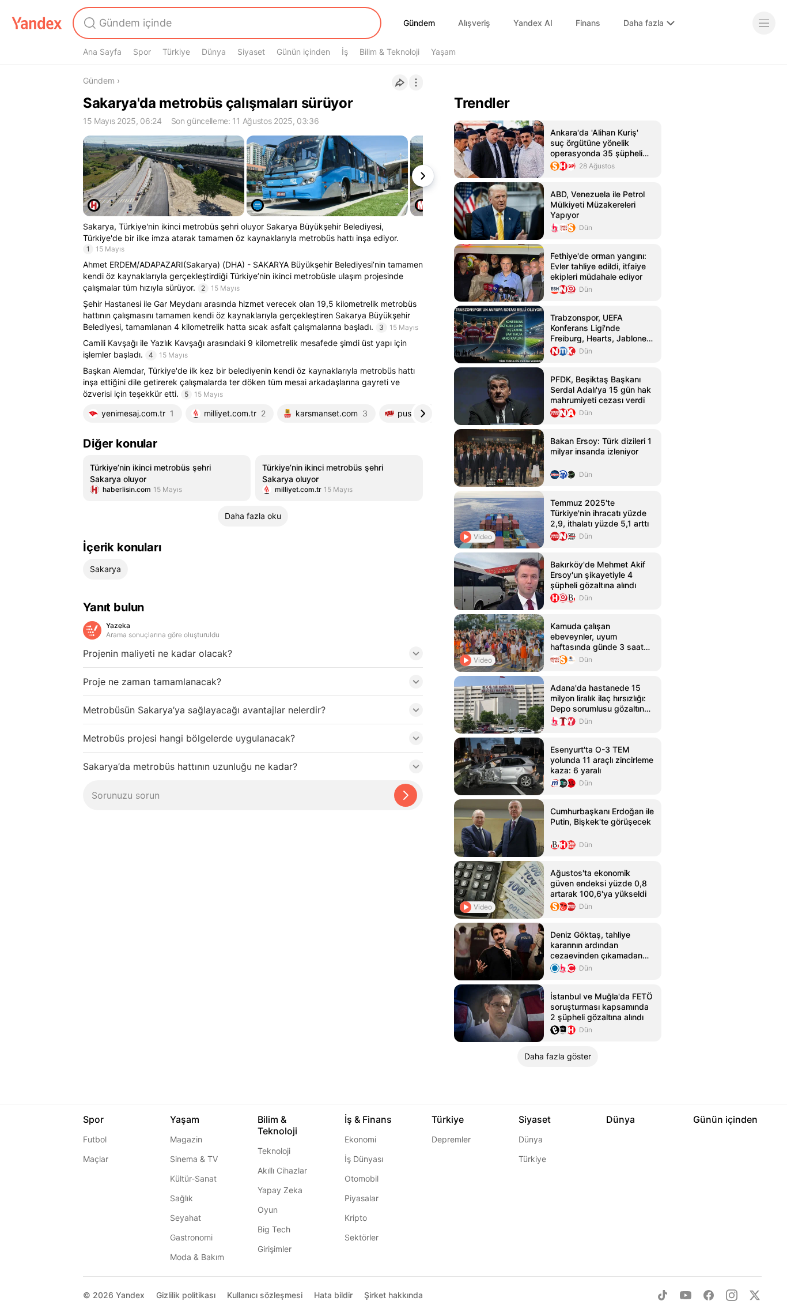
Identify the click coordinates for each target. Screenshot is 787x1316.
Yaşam (443, 52)
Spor (142, 52)
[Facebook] (708, 1295)
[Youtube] (685, 1295)
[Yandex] (37, 23)
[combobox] (226, 23)
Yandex (130, 1295)
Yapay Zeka (280, 1190)
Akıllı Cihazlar (282, 1170)
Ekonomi (360, 1139)
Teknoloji (274, 1151)
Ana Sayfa (102, 52)
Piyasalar (362, 1198)
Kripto (356, 1218)
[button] (253, 656)
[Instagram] (731, 1295)
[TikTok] (662, 1295)
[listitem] (167, 478)
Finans (588, 23)
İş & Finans (368, 1119)
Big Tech (274, 1229)
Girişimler (275, 1249)
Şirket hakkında (393, 1295)
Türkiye (176, 52)
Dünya (214, 52)
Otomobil (362, 1178)
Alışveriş (474, 23)
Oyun (268, 1210)
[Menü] (763, 23)
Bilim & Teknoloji (389, 52)
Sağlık (181, 1198)
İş (345, 52)
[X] (754, 1295)
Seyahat (185, 1218)
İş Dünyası (364, 1159)
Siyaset (251, 52)
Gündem (419, 23)
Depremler (451, 1139)
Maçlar (95, 1159)
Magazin (186, 1139)
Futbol (95, 1139)
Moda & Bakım (197, 1257)
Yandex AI (533, 23)
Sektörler (362, 1237)
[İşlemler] (416, 82)
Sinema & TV (194, 1159)
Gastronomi (191, 1237)
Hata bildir (333, 1295)
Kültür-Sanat (193, 1178)
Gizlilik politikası (185, 1295)
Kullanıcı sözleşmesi (264, 1295)
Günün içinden (303, 52)
